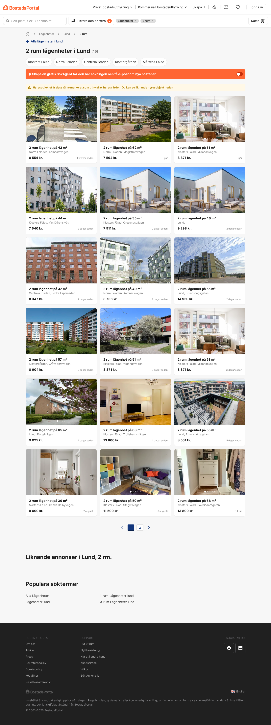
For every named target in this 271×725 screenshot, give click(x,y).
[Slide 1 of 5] (205, 138)
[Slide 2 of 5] (207, 138)
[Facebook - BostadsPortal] (229, 648)
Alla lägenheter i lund (47, 41)
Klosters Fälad (38, 62)
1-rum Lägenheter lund (117, 596)
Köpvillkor (32, 675)
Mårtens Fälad (153, 62)
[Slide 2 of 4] (60, 421)
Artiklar (30, 650)
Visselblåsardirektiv (38, 682)
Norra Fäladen (66, 62)
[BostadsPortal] (21, 7)
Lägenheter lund (38, 602)
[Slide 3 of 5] (210, 138)
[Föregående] (122, 527)
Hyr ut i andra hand (93, 656)
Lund (66, 34)
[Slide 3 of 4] (62, 421)
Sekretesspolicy (36, 663)
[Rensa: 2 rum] (152, 20)
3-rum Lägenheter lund (117, 602)
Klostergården (125, 62)
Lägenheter (46, 34)
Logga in (256, 7)
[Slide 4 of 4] (64, 421)
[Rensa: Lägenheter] (135, 20)
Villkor (84, 669)
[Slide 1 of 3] (59, 209)
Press (29, 656)
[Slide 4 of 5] (212, 138)
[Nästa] (149, 527)
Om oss (30, 643)
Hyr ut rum (87, 643)
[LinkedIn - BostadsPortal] (240, 648)
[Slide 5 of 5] (214, 138)
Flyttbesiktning (90, 650)
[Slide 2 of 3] (61, 209)
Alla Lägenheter (37, 596)
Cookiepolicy (34, 669)
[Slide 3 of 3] (63, 209)
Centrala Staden (96, 62)
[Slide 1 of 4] (57, 421)
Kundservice (89, 663)
